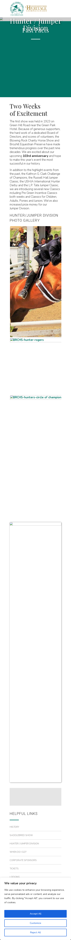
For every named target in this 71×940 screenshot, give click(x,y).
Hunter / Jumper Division (24, 843)
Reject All (35, 932)
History (14, 827)
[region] (35, 909)
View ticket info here (31, 88)
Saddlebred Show (21, 835)
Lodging (15, 877)
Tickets (14, 868)
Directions (23, 76)
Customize (35, 923)
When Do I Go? (18, 852)
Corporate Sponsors (23, 860)
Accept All (35, 913)
